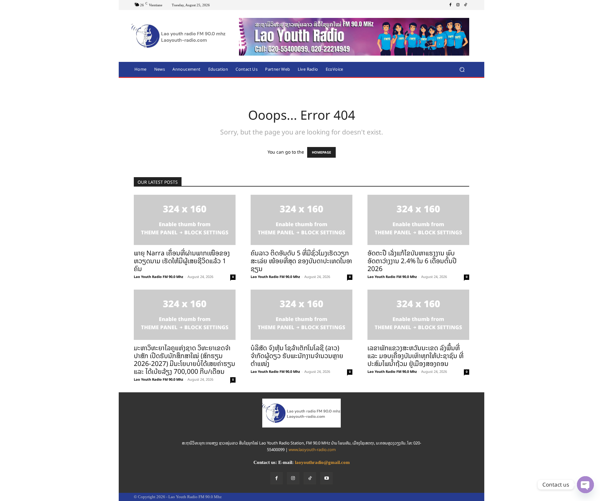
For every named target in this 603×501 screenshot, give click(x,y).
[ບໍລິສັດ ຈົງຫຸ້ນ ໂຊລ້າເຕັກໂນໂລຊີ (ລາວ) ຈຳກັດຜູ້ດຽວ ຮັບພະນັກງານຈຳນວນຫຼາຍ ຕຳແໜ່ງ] (301, 315)
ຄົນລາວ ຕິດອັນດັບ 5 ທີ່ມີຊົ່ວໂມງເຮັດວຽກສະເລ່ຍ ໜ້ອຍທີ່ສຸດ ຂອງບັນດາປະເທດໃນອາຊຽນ (301, 261)
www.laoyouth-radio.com (312, 449)
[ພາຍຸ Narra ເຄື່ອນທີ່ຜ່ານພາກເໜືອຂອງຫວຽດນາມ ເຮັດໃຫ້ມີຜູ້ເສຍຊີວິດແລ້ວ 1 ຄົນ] (185, 220)
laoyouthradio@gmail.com (322, 462)
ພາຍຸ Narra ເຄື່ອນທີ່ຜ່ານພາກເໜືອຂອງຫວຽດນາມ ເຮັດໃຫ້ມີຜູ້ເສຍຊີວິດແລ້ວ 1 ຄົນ (182, 261)
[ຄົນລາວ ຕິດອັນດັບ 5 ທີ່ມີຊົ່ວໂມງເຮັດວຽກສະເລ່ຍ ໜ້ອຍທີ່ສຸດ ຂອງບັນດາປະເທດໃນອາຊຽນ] (301, 220)
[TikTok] (465, 5)
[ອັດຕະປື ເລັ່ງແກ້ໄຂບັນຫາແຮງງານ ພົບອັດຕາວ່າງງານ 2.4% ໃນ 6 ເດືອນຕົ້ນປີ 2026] (418, 220)
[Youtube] (326, 478)
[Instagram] (458, 5)
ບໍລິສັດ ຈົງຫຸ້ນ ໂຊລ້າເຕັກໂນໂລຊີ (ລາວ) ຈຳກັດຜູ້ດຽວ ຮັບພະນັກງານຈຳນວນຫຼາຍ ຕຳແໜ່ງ (297, 355)
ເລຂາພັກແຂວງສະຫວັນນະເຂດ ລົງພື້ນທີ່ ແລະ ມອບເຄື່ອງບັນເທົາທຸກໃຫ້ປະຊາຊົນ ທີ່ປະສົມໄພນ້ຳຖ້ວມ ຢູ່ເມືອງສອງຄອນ (415, 355)
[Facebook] (450, 5)
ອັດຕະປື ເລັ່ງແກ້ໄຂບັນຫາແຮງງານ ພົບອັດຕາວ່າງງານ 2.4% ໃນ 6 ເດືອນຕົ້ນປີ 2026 (412, 261)
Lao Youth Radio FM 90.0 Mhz (158, 277)
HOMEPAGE (321, 152)
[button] (461, 69)
